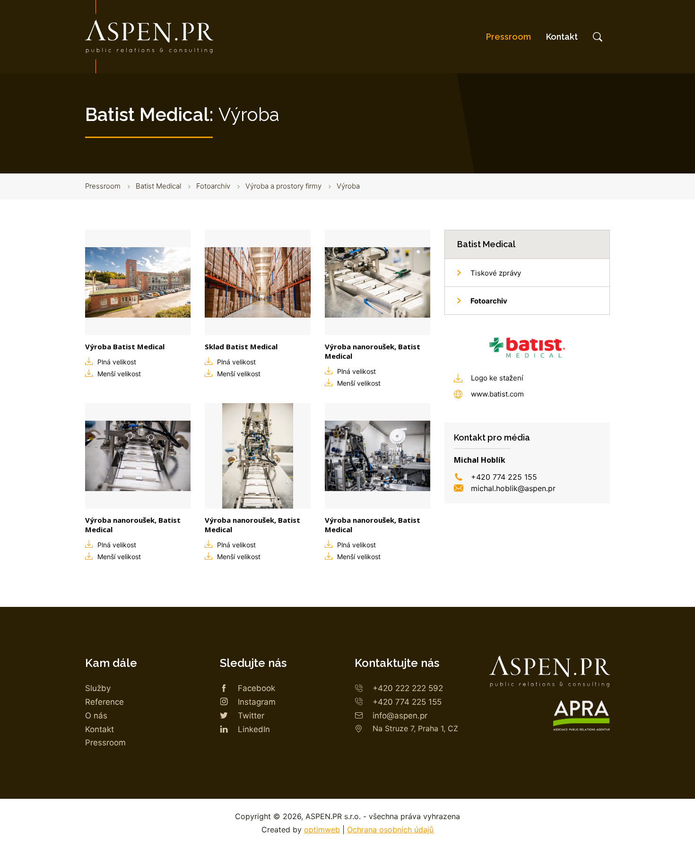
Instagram (257, 702)
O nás (96, 715)
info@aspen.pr (400, 715)
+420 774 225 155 (504, 477)
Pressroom (508, 37)
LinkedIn (254, 729)
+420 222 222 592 (408, 688)
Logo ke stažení (497, 377)
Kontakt (562, 37)
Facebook (256, 688)
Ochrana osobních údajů (390, 829)
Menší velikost (119, 374)
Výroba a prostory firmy (283, 186)
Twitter (251, 715)
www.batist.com (497, 393)
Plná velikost (116, 362)
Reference (104, 702)
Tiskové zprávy (495, 272)
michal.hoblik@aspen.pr (513, 488)
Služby (98, 688)
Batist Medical (158, 186)
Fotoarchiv (213, 186)
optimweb (322, 829)
